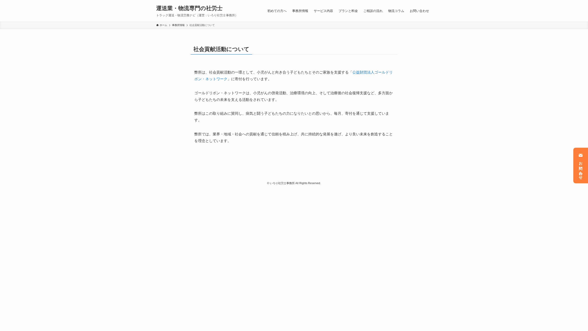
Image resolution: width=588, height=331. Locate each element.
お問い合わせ (581, 168)
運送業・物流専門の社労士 (189, 8)
